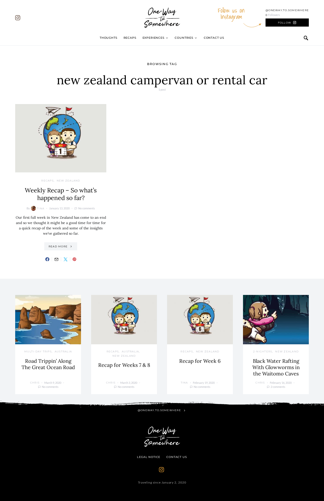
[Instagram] (17, 17)
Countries (184, 37)
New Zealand (68, 180)
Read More (58, 246)
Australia (63, 351)
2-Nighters (262, 351)
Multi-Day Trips (38, 351)
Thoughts (108, 37)
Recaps (130, 37)
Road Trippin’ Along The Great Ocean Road (48, 364)
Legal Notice (148, 457)
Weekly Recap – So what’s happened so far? (61, 194)
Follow (284, 22)
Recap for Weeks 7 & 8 (124, 365)
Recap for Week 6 (200, 361)
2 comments (278, 386)
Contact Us (214, 37)
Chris (34, 382)
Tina (40, 208)
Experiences (154, 37)
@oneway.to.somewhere (287, 10)
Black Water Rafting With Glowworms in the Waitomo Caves (276, 367)
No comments (86, 208)
